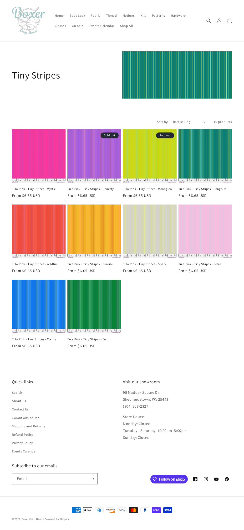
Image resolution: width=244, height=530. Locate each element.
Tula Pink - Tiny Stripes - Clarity (34, 339)
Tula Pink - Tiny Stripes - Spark (144, 264)
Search (17, 392)
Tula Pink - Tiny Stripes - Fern (88, 339)
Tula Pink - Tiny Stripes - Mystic (34, 189)
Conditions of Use (25, 418)
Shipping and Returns (28, 426)
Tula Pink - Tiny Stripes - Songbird (202, 189)
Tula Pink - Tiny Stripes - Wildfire (35, 264)
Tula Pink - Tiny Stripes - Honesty (90, 189)
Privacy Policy (22, 443)
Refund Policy (22, 434)
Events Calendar (24, 451)
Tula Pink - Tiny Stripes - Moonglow (148, 189)
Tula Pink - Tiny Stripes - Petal (199, 264)
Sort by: (162, 122)
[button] (208, 21)
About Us (19, 401)
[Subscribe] (92, 478)
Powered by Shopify (57, 519)
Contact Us (20, 409)
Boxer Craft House (33, 519)
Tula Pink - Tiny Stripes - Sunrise (90, 264)
